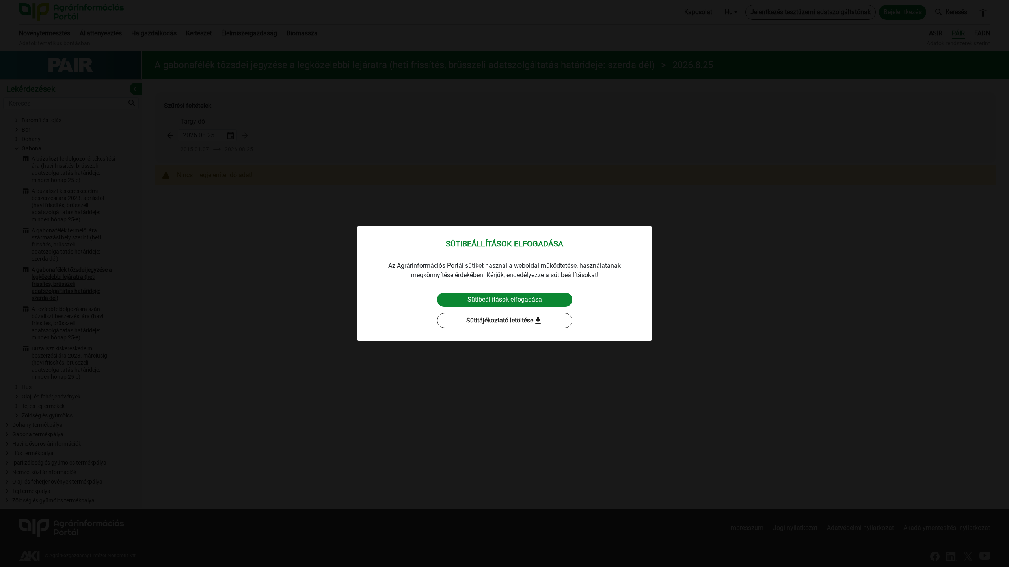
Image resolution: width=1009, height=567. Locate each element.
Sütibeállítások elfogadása (504, 299)
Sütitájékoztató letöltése (504, 320)
